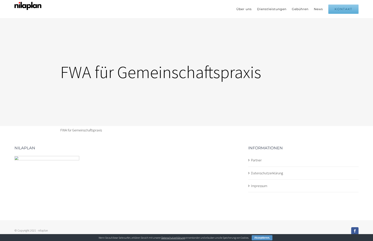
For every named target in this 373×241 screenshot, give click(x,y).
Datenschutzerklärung (267, 173)
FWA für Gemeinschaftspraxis (81, 130)
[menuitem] (246, 9)
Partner (256, 160)
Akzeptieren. (262, 237)
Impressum (259, 185)
